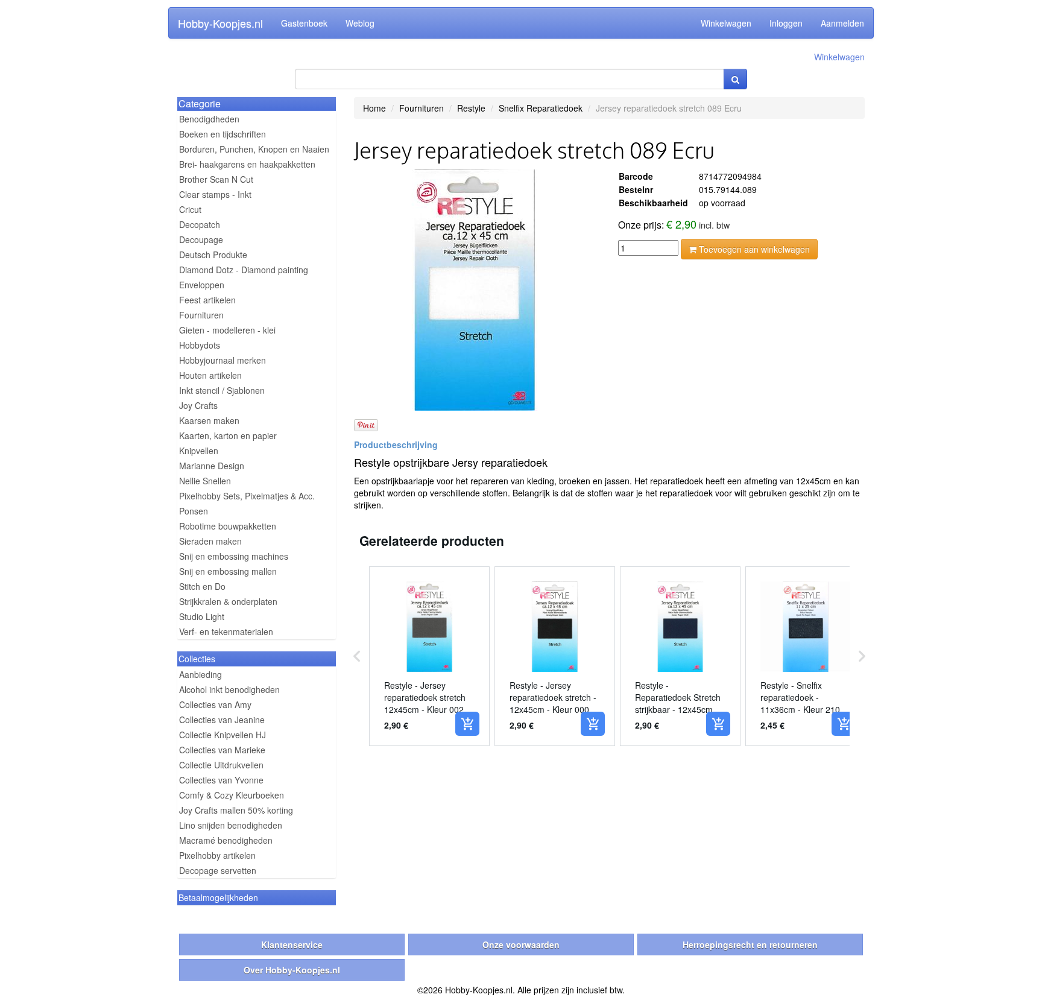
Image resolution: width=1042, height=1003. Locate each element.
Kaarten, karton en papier (228, 435)
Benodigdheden (209, 119)
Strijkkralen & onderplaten (228, 601)
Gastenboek (304, 23)
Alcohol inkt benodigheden (229, 689)
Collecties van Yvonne (221, 780)
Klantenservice (292, 944)
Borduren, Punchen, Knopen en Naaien (254, 149)
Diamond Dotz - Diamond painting (243, 270)
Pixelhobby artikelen (217, 855)
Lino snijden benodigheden (230, 825)
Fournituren (201, 315)
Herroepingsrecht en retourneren (750, 944)
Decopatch (199, 224)
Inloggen (786, 23)
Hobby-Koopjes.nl (220, 23)
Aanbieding (200, 674)
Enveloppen (201, 285)
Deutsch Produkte (213, 254)
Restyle (471, 108)
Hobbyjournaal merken (222, 360)
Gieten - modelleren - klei (227, 330)
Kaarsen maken (209, 420)
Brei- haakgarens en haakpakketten (247, 164)
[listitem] (429, 656)
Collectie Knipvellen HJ (222, 735)
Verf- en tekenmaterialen (226, 631)
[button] (357, 656)
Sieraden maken (210, 541)
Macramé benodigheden (226, 840)
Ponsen (193, 511)
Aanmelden (842, 23)
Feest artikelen (207, 300)
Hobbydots (199, 345)
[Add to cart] (467, 724)
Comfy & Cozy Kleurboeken (231, 795)
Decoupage (201, 239)
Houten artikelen (210, 375)
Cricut (190, 209)
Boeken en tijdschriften (222, 134)
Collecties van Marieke (222, 750)
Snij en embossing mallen (228, 571)
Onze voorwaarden (521, 944)
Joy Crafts (198, 405)
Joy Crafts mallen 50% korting (236, 810)
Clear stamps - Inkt (215, 194)
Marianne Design (211, 466)
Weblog (360, 23)
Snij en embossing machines (233, 556)
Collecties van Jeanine (222, 719)
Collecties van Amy (215, 704)
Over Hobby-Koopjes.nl (292, 970)
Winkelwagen (726, 23)
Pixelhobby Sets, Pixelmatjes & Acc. (247, 496)
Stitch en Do (202, 586)
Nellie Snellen (205, 481)
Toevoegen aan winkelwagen (753, 249)
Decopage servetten (217, 870)
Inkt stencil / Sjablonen (222, 390)
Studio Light (201, 616)
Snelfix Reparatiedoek (541, 108)
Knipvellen (198, 451)
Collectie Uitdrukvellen (221, 765)
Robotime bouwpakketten (227, 526)
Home (374, 108)
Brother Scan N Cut (216, 179)
